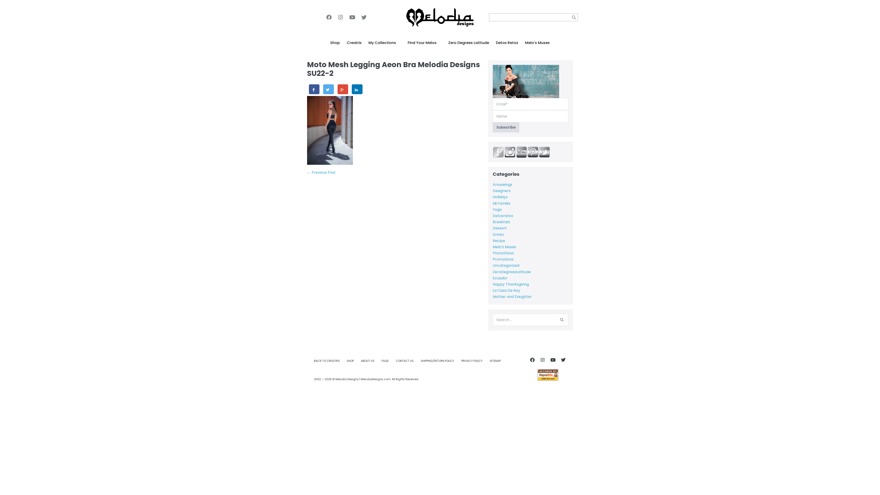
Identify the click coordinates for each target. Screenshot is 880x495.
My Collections (382, 42)
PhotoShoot (503, 253)
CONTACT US (405, 361)
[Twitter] (364, 17)
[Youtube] (352, 17)
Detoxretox (503, 215)
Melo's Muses (504, 247)
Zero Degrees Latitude (468, 42)
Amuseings (502, 184)
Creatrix (354, 42)
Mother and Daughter (512, 296)
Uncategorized (506, 265)
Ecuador (500, 278)
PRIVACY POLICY (472, 361)
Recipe (499, 240)
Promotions (503, 259)
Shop (335, 42)
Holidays (500, 197)
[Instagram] (340, 17)
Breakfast (501, 222)
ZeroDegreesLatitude (512, 272)
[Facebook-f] (329, 17)
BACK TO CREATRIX (327, 361)
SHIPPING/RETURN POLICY (437, 361)
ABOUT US (367, 361)
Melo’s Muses (537, 42)
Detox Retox (507, 42)
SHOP (350, 361)
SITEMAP (495, 361)
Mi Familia (501, 203)
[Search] (562, 320)
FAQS (385, 361)
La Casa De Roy (506, 290)
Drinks (498, 234)
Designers (502, 190)
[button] (574, 17)
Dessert (500, 228)
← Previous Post (321, 172)
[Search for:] (530, 319)
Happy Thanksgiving (511, 284)
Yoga (497, 209)
